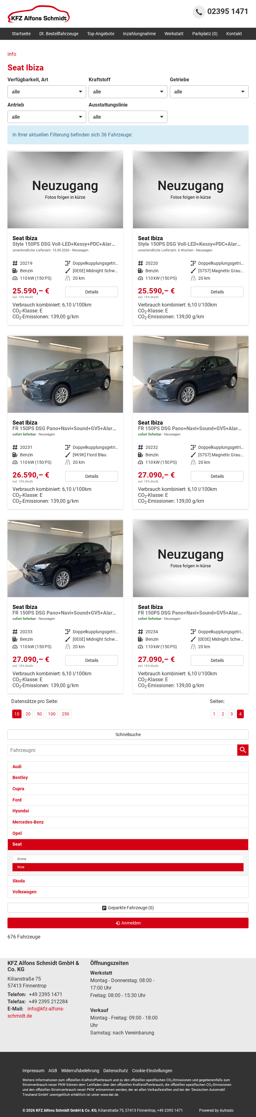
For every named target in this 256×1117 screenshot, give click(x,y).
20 (28, 713)
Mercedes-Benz (28, 822)
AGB (52, 1070)
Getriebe (179, 80)
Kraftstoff (100, 80)
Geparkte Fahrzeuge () (131, 907)
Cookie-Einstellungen (152, 1070)
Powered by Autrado (216, 1110)
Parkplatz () (205, 33)
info (11, 54)
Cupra (18, 788)
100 (52, 713)
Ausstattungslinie (108, 105)
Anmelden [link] (131, 922)
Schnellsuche (128, 734)
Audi (17, 766)
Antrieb (15, 105)
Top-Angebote (100, 33)
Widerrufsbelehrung (80, 1070)
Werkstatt (174, 33)
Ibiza (20, 867)
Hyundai (20, 811)
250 (65, 713)
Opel (17, 833)
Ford (17, 800)
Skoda (18, 881)
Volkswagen (24, 892)
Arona (21, 859)
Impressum (33, 1070)
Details (91, 291)
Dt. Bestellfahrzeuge (58, 33)
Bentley (20, 777)
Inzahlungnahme (139, 33)
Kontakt (234, 33)
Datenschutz (115, 1070)
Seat (17, 844)
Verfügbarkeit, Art (27, 80)
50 (39, 713)
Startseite (21, 33)
